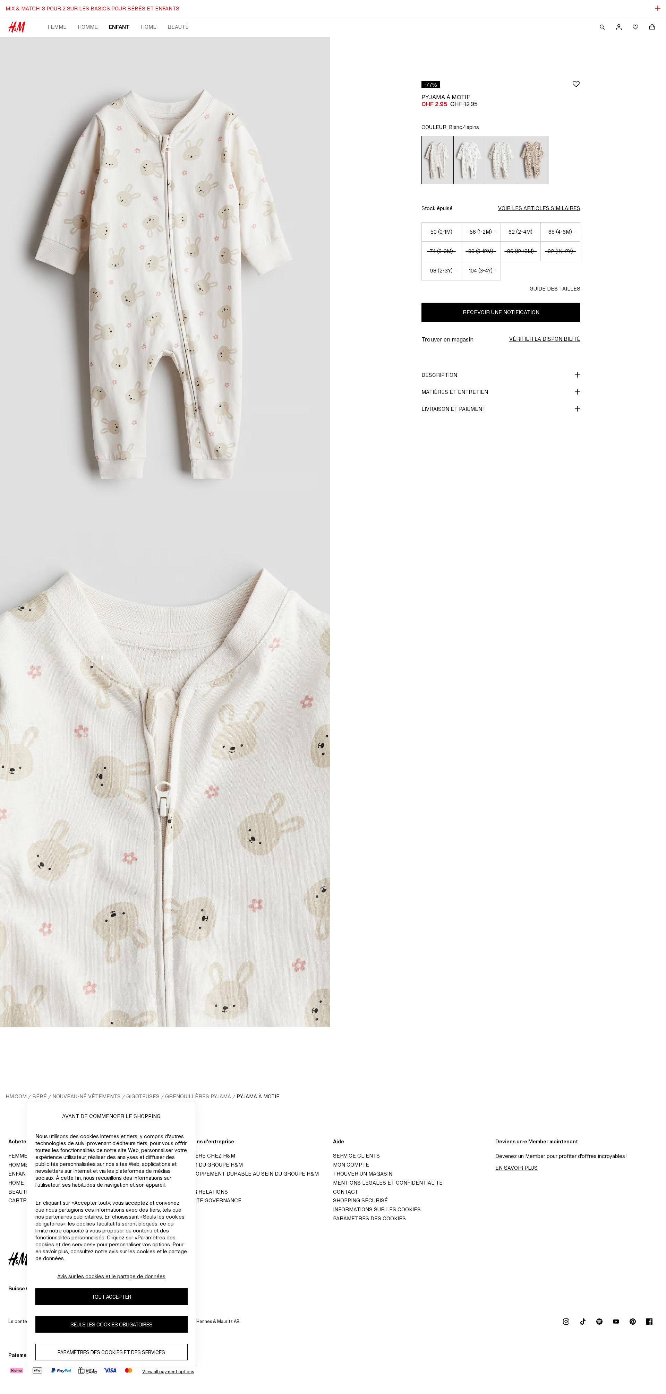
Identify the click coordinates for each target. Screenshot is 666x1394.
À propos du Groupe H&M (207, 1165)
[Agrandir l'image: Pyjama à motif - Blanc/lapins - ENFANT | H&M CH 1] (165, 284)
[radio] (437, 160)
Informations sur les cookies (377, 1209)
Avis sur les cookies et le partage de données (111, 1276)
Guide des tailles (555, 289)
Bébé (39, 1096)
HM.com (16, 1096)
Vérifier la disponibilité (544, 339)
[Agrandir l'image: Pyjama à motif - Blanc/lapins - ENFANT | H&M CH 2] (165, 779)
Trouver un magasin (362, 1174)
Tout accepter (111, 1296)
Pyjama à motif (258, 1096)
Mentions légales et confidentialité (388, 1183)
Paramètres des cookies (369, 1218)
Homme (88, 27)
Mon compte (351, 1165)
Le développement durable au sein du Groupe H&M (245, 1174)
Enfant (119, 27)
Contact (345, 1192)
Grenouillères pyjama (198, 1096)
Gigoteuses (143, 1096)
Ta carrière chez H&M (203, 1156)
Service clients (356, 1156)
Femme (57, 27)
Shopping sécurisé (360, 1200)
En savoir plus (516, 1168)
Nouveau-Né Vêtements (86, 1096)
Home (148, 27)
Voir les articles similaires (539, 208)
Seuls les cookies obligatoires (111, 1324)
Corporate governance (206, 1200)
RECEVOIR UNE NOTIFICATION (501, 312)
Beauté (178, 27)
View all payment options (168, 1371)
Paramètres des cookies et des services (111, 1352)
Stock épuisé (437, 208)
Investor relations (199, 1192)
